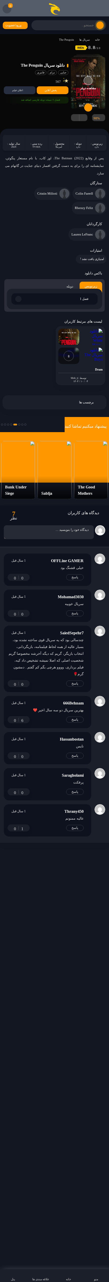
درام (52, 72)
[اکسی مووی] (54, 9)
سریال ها (84, 39)
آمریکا (59, 146)
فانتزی (40, 72)
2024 (13, 146)
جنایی (63, 72)
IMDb (80, 47)
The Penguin (66, 39)
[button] (25, 425)
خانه (97, 39)
